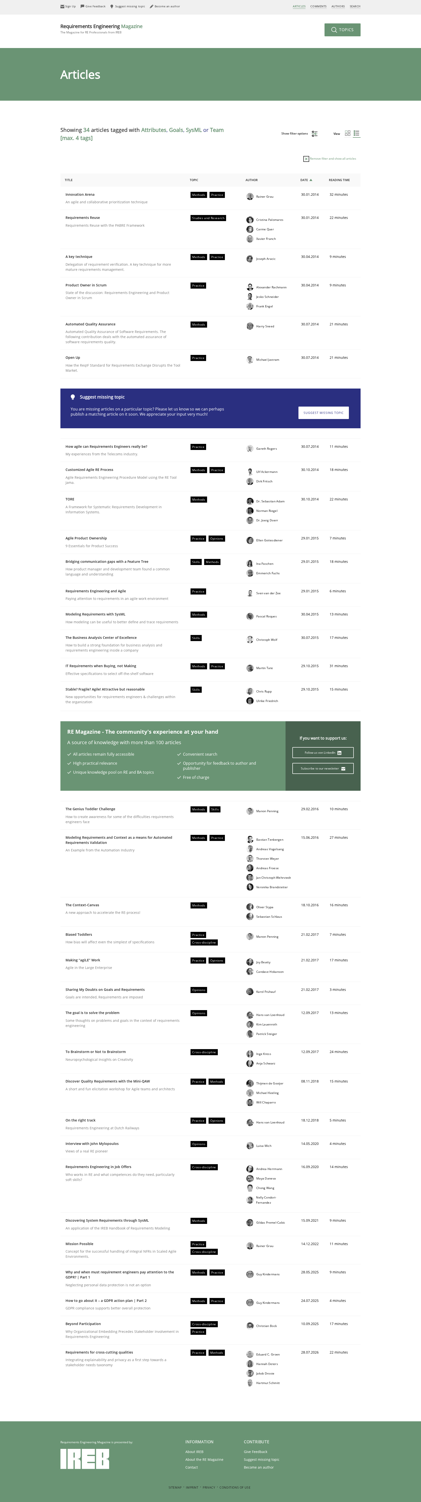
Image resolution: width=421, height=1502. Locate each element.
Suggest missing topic (324, 413)
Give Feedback (255, 1451)
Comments (318, 6)
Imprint (192, 1487)
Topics (346, 29)
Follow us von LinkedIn (320, 753)
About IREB (194, 1451)
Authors (338, 6)
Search (355, 6)
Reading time (339, 180)
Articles (299, 6)
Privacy (209, 1487)
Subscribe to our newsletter (320, 768)
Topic (194, 180)
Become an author (259, 1467)
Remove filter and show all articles (332, 158)
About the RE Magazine (204, 1459)
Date (304, 180)
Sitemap (175, 1487)
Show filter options (295, 133)
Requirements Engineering (101, 28)
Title (69, 180)
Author (252, 180)
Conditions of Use (235, 1487)
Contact (191, 1467)
